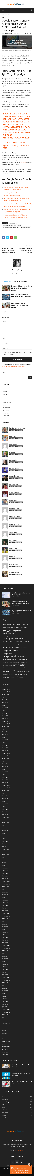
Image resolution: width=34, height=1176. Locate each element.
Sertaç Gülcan (13, 548)
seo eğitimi (20, 671)
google (7, 630)
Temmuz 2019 (6, 916)
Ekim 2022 (5, 812)
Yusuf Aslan (13, 532)
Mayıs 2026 (5, 697)
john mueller (19, 665)
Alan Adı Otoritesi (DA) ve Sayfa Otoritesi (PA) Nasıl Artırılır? (19, 305)
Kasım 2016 (5, 1001)
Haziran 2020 (5, 886)
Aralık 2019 (5, 903)
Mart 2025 (5, 734)
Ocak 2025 (5, 740)
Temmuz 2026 (6, 692)
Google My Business (10, 650)
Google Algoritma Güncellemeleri (11, 636)
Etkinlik (5, 391)
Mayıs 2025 (5, 729)
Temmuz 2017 (6, 980)
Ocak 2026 (5, 708)
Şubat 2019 (5, 929)
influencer (5, 662)
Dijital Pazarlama (22, 624)
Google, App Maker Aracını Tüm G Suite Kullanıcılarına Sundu (8, 250)
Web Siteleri (6, 410)
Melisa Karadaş (14, 492)
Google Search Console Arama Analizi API (12, 225)
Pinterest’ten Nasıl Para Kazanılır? (22, 1082)
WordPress (6, 413)
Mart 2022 (5, 830)
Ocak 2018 (5, 964)
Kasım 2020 (5, 873)
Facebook (24, 627)
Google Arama (22, 641)
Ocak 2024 (5, 772)
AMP (4, 624)
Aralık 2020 (5, 870)
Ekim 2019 (5, 908)
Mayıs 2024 (5, 761)
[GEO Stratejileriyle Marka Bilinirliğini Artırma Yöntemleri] (6, 297)
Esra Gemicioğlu (14, 508)
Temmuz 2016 (6, 1012)
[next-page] (6, 312)
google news (22, 650)
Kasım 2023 (5, 777)
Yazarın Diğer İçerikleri (20, 281)
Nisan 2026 (5, 700)
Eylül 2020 (5, 878)
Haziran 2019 (5, 919)
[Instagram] (17, 1162)
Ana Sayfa (4, 14)
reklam (18, 668)
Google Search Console (13, 656)
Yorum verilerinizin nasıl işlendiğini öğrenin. (14, 366)
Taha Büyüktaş (8, 33)
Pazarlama (6, 394)
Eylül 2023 (5, 782)
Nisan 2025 (5, 732)
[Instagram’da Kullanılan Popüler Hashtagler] (6, 1075)
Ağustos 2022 (6, 817)
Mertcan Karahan (14, 572)
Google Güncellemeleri (11, 647)
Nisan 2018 (5, 956)
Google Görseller (18, 644)
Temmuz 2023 (6, 788)
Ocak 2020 (5, 900)
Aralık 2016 (5, 999)
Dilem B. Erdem (14, 564)
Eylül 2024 (5, 750)
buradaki (23, 162)
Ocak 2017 (5, 996)
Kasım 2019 (5, 905)
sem (4, 671)
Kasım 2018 (5, 937)
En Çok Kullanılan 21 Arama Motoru (22, 1065)
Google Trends (23, 659)
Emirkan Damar (14, 468)
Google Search (8, 653)
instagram (23, 662)
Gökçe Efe (12, 556)
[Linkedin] (17, 273)
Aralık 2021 (5, 838)
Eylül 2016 (5, 1007)
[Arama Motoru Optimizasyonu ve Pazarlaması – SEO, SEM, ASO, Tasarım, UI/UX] (17, 4)
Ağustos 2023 (6, 785)
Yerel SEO (13, 677)
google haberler (24, 647)
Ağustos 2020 (6, 881)
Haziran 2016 (5, 1015)
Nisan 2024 (5, 764)
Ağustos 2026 (6, 689)
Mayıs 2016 (5, 1017)
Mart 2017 (5, 991)
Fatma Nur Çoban (14, 516)
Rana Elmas (13, 444)
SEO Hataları (27, 671)
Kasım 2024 (5, 745)
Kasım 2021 (5, 841)
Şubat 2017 (5, 993)
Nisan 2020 (5, 892)
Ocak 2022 (5, 836)
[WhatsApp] (15, 237)
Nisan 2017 (5, 988)
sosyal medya (8, 674)
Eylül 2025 (5, 718)
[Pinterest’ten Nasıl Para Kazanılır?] (6, 1084)
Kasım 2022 (5, 809)
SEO (9, 14)
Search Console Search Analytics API (11, 227)
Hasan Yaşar (13, 500)
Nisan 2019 (5, 924)
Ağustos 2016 (6, 1009)
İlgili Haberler (7, 281)
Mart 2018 (5, 959)
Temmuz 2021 (6, 852)
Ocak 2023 (5, 804)
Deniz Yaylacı (13, 460)
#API (5, 119)
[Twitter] (7, 237)
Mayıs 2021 (5, 857)
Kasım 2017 (5, 969)
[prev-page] (3, 312)
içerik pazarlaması (7, 665)
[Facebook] (3, 237)
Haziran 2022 (5, 822)
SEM (4, 397)
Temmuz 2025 (6, 724)
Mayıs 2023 (5, 793)
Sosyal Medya (7, 402)
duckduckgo (10, 627)
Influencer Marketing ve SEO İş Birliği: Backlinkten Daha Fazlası (21, 288)
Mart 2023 (5, 798)
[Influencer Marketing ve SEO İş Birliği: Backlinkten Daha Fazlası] (6, 288)
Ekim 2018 (5, 940)
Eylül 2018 (5, 943)
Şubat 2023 (5, 801)
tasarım (17, 674)
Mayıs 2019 (5, 921)
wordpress (23, 674)
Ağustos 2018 (6, 945)
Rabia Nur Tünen (14, 524)
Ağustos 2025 (6, 721)
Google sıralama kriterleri (10, 659)
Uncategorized (7, 407)
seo (13, 671)
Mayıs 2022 (5, 825)
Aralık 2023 (5, 774)
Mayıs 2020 (5, 889)
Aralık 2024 (5, 742)
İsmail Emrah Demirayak (17, 428)
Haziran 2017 (5, 983)
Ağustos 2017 (6, 977)
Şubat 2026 (5, 705)
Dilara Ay (12, 452)
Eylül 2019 (5, 911)
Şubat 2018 (5, 961)
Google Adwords (8, 633)
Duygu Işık (12, 436)
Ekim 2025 (5, 716)
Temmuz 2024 (6, 756)
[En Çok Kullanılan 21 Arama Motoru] (6, 1066)
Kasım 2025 (5, 713)
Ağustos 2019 (6, 913)
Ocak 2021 (5, 868)
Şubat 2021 (5, 865)
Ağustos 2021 (6, 849)
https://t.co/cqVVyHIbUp (17, 138)
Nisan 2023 (5, 796)
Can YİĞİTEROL (14, 476)
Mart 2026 (5, 702)
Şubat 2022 (5, 833)
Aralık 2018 (5, 935)
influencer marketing (14, 662)
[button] (3, 10)
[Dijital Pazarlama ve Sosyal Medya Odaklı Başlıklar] (6, 595)
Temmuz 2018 (6, 948)
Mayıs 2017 (5, 985)
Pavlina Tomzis (13, 484)
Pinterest (13, 668)
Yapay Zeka (6, 415)
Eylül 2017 (5, 975)
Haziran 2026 (5, 694)
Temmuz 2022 (6, 820)
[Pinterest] (11, 237)
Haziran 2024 (5, 758)
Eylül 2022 (5, 814)
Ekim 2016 (5, 1004)
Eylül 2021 (5, 846)
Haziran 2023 (5, 790)
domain (4, 627)
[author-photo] (17, 267)
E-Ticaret (5, 389)
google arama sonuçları (8, 644)
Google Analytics (8, 642)
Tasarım (5, 405)
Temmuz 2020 (6, 884)
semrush (8, 671)
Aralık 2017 (5, 967)
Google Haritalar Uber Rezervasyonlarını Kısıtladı (25, 250)
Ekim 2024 (5, 748)
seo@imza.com (19, 1150)
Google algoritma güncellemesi (13, 639)
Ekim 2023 (5, 780)
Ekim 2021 (5, 844)
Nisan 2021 (5, 860)
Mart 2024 (5, 766)
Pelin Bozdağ (13, 540)
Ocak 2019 (5, 932)
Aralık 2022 (5, 806)
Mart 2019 (5, 927)
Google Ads (16, 630)
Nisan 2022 (5, 828)
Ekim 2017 (5, 972)
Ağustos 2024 (6, 753)
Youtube (20, 677)
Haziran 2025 (5, 726)
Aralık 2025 (5, 710)
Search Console (25, 668)
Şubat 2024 (5, 769)
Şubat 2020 (5, 897)
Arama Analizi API (13, 223)
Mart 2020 (5, 894)
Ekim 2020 (5, 876)
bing (14, 624)
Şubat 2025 (5, 737)
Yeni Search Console (25, 227)
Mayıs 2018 (5, 953)
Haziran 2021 (5, 854)
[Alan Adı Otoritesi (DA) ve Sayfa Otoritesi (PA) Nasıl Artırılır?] (6, 305)
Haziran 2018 (5, 951)
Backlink (9, 624)
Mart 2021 (5, 862)
